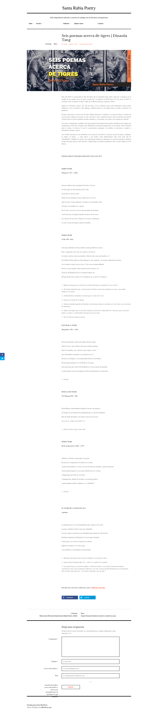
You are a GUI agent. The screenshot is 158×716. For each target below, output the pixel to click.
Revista (38, 23)
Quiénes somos (78, 23)
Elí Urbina (64, 44)
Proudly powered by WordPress (37, 705)
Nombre (54, 661)
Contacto (100, 23)
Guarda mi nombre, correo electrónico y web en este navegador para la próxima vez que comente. (51, 691)
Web (56, 675)
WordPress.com (46, 707)
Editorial (66, 23)
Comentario (53, 639)
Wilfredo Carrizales (98, 587)
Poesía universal (84, 44)
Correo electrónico (51, 668)
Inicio (30, 23)
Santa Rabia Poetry (79, 7)
